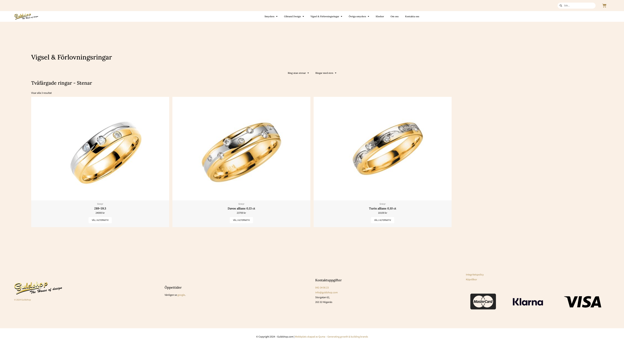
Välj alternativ (100, 220)
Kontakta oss (412, 16)
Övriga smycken (357, 16)
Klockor (380, 16)
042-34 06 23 (322, 287)
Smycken (269, 16)
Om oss (394, 16)
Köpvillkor (471, 279)
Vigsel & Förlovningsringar (325, 16)
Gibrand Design (292, 16)
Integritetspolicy (475, 274)
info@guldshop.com (326, 292)
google (181, 295)
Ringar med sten (324, 73)
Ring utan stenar (297, 73)
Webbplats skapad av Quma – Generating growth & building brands (331, 336)
